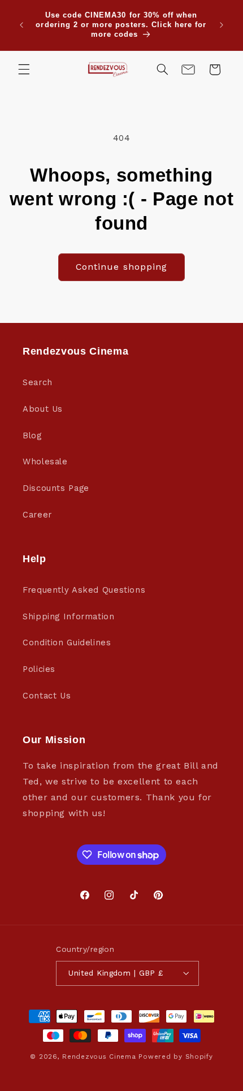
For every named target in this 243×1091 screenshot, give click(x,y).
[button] (24, 70)
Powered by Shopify (175, 1056)
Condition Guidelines (67, 642)
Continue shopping (121, 266)
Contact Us (47, 696)
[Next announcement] (221, 24)
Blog (32, 435)
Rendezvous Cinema (99, 1056)
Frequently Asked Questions (84, 590)
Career (37, 515)
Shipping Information (69, 616)
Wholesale (45, 461)
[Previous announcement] (21, 24)
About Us (43, 409)
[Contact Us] (188, 70)
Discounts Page (56, 488)
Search (38, 382)
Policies (39, 669)
